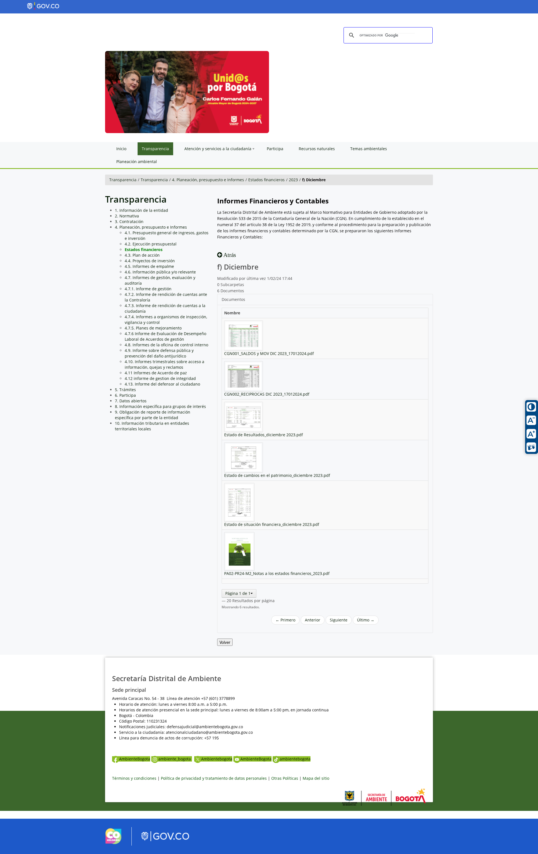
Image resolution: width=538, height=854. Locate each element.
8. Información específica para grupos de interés (160, 406)
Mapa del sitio (316, 778)
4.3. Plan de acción (142, 255)
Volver (224, 642)
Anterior (312, 620)
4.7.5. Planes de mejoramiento (153, 328)
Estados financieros (266, 179)
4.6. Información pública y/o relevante (160, 272)
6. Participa (125, 395)
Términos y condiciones (134, 778)
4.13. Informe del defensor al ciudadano (162, 384)
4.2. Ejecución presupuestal (151, 244)
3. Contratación (129, 221)
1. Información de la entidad (141, 210)
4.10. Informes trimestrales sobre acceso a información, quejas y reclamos (164, 364)
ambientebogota (295, 759)
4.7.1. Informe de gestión (148, 288)
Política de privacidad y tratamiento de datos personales (214, 778)
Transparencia (122, 179)
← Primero (285, 620)
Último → (365, 620)
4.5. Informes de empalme (149, 266)
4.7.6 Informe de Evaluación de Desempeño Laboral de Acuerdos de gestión (165, 336)
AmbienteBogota (134, 759)
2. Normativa (127, 216)
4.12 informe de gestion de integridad (160, 378)
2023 (293, 179)
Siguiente (338, 620)
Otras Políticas (284, 778)
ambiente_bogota (175, 759)
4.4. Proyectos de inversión (150, 260)
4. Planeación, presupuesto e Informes (208, 179)
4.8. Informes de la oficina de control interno (166, 344)
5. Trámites (125, 389)
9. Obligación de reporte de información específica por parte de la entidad (152, 414)
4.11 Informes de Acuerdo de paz (156, 372)
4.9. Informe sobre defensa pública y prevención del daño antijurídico (159, 353)
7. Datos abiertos (131, 400)
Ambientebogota (216, 759)
